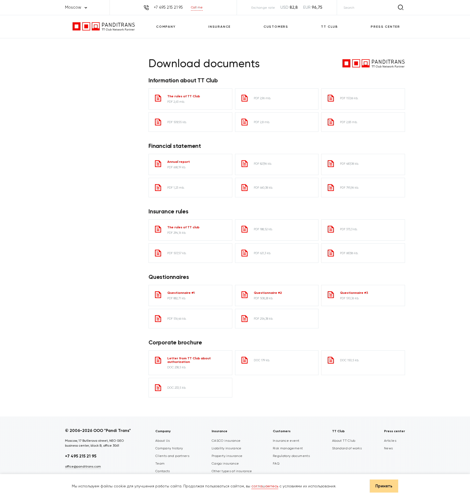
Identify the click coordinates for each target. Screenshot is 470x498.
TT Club (329, 27)
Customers (276, 27)
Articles (390, 441)
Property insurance (227, 456)
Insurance (219, 27)
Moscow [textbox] (73, 7)
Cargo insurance (225, 463)
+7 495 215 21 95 (80, 456)
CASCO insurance (226, 441)
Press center (385, 27)
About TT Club (343, 441)
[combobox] (76, 7)
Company (166, 27)
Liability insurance (227, 448)
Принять (383, 486)
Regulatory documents (291, 456)
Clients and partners (172, 456)
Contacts (162, 471)
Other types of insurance (232, 471)
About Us (162, 441)
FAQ (276, 463)
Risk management (288, 448)
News (388, 448)
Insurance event (286, 441)
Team (160, 463)
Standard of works (347, 448)
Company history (169, 448)
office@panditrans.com (83, 466)
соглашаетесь (264, 486)
